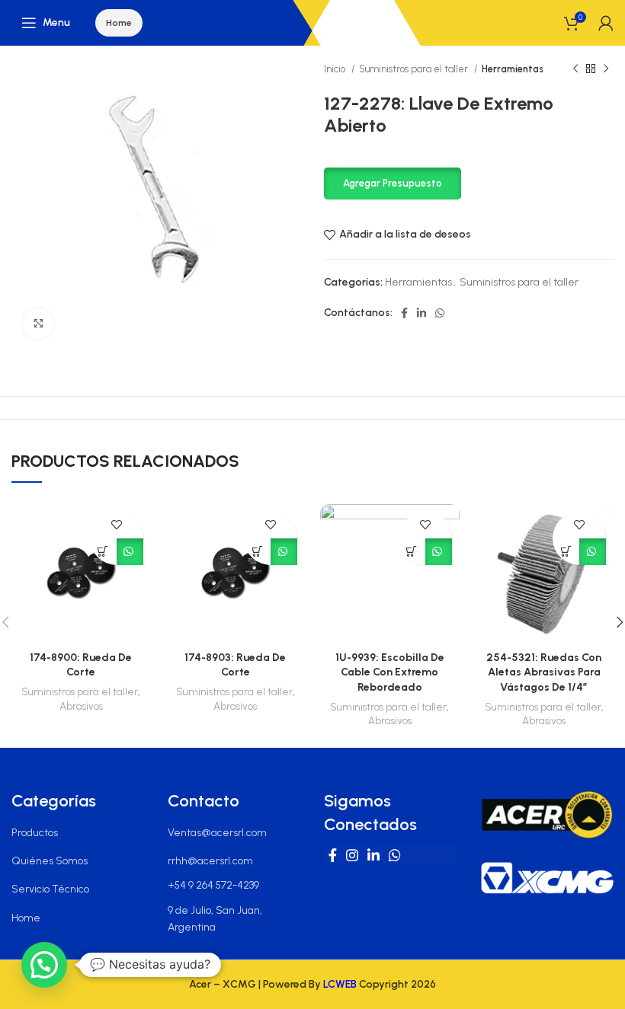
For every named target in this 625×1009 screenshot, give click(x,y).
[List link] (78, 833)
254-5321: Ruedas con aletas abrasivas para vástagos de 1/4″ (543, 672)
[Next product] (606, 69)
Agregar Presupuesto (392, 183)
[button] (392, 182)
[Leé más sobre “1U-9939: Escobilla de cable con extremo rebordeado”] (412, 551)
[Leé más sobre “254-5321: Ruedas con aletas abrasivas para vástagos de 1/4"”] (566, 551)
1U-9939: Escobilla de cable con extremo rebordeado (389, 672)
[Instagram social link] (352, 855)
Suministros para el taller (414, 69)
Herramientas (512, 69)
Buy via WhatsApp (130, 551)
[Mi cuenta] (606, 23)
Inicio (336, 69)
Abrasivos (81, 706)
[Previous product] (575, 69)
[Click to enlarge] (38, 323)
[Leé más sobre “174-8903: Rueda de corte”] (257, 551)
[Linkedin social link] (421, 313)
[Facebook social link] (404, 313)
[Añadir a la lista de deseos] (116, 525)
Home (119, 23)
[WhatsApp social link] (440, 313)
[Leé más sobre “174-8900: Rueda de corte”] (103, 551)
